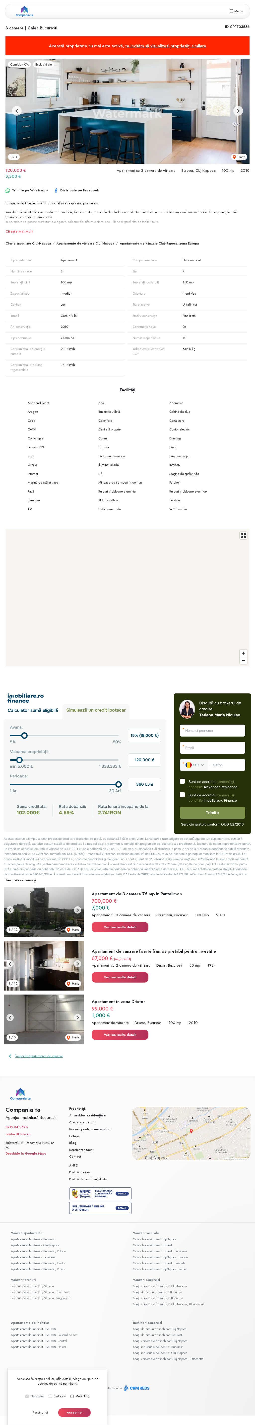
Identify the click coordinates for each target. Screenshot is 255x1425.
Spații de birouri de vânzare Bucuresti (157, 1292)
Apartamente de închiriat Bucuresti (33, 1329)
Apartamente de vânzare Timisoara (33, 1257)
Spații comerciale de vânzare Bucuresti (158, 1298)
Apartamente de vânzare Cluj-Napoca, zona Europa (159, 243)
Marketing (82, 1396)
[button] (17, 111)
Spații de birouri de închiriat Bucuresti (158, 1335)
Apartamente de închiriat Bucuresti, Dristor (38, 1347)
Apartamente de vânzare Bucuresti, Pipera (38, 1269)
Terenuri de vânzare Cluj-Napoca (32, 1286)
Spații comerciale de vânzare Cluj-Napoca (160, 1286)
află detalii (63, 1378)
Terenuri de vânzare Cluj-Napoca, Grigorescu (40, 1298)
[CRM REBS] (136, 1388)
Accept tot (74, 1412)
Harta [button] (241, 157)
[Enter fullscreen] (243, 535)
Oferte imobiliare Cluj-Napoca (28, 243)
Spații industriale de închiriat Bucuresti (158, 1347)
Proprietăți (77, 1108)
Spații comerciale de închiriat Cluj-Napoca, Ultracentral (168, 1359)
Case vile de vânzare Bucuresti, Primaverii (160, 1251)
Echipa (74, 1136)
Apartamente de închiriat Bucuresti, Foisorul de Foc (44, 1335)
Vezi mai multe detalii (120, 927)
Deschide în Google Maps (25, 1153)
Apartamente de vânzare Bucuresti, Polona (38, 1251)
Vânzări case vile (146, 1233)
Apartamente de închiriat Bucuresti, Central (39, 1341)
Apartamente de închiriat (30, 1322)
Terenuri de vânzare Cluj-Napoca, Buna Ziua (40, 1292)
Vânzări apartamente (26, 1233)
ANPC (73, 1165)
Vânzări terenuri (23, 1279)
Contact (75, 1156)
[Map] (127, 598)
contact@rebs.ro (17, 1134)
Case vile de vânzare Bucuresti (153, 1245)
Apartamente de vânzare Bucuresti (33, 1239)
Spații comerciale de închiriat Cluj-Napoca (160, 1341)
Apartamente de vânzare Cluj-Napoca (85, 243)
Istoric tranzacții (81, 1149)
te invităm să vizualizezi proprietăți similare (165, 46)
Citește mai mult (19, 231)
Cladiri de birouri (82, 1122)
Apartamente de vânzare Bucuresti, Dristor (38, 1263)
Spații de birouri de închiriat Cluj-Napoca (160, 1329)
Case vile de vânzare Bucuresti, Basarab (159, 1263)
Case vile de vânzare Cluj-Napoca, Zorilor (160, 1269)
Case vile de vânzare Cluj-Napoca (155, 1239)
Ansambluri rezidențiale (87, 1115)
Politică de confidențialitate (88, 1179)
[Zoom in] (243, 653)
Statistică (59, 1396)
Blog (72, 1142)
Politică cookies (79, 1172)
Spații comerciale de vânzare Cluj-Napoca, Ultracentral (168, 1304)
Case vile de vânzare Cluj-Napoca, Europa (160, 1257)
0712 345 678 (16, 1127)
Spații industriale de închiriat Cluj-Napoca (160, 1353)
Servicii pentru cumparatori (89, 1129)
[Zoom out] (243, 660)
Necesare (37, 1396)
